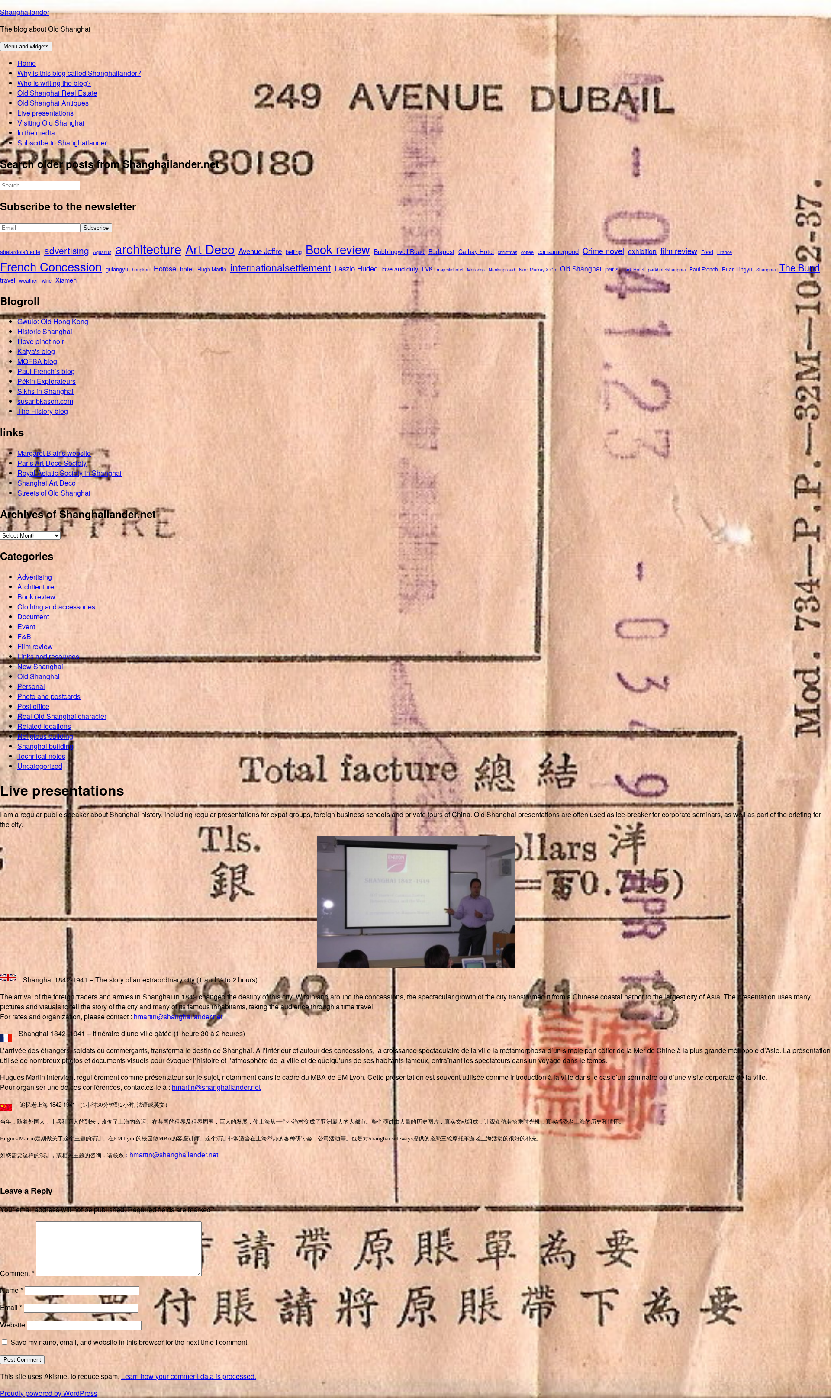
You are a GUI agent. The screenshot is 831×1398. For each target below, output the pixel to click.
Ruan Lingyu (737, 269)
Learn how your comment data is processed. (188, 1376)
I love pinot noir (40, 341)
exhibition (642, 251)
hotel (186, 268)
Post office (33, 706)
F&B (24, 636)
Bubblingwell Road (399, 251)
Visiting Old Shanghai (50, 123)
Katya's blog (36, 351)
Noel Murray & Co (537, 269)
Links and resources (48, 656)
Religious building (45, 736)
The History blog (42, 411)
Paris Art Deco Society (52, 463)
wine (47, 280)
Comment (17, 1273)
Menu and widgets (26, 46)
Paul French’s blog (46, 371)
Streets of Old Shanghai (53, 493)
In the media (36, 133)
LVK (427, 268)
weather (28, 280)
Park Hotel (633, 269)
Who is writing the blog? (54, 83)
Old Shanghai (580, 268)
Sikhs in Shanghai (45, 391)
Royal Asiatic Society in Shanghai (69, 473)
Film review (35, 646)
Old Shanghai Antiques (53, 103)
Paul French (703, 269)
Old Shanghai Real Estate (57, 93)
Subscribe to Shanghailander (62, 143)
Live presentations (45, 113)
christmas (507, 252)
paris (611, 268)
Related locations (44, 726)
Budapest (441, 251)
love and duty (399, 268)
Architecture (35, 587)
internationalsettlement (280, 267)
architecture (148, 248)
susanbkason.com (45, 401)
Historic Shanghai (44, 331)
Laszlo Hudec (356, 268)
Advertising (34, 577)
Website (12, 1325)
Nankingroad (502, 269)
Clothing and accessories (56, 607)
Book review (338, 249)
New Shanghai (40, 666)
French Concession (51, 266)
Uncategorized (39, 766)
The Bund (799, 267)
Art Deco (210, 249)
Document (33, 617)
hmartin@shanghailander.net (178, 1016)
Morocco (476, 269)
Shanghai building (45, 746)
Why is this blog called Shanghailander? (79, 73)
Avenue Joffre (260, 251)
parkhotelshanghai (667, 269)
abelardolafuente (20, 251)
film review (678, 250)
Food (707, 251)
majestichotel (450, 269)
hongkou (141, 269)
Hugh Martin (211, 269)
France (724, 252)
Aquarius (102, 252)
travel (7, 280)
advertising (66, 250)
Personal (31, 686)
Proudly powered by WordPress (48, 1393)
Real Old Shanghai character (61, 716)
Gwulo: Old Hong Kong (52, 321)
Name (11, 1290)
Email (11, 1307)
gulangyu (117, 269)
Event (26, 626)
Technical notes (41, 756)
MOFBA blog (37, 361)
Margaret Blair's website (54, 453)
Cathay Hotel (476, 251)
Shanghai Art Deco (46, 483)
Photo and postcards (49, 696)
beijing (294, 252)
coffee (527, 252)
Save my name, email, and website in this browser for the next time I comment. (129, 1342)
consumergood (558, 251)
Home (26, 63)
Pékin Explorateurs (46, 381)
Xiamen (66, 279)
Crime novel (603, 250)
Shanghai (766, 269)
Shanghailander (24, 12)
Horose (165, 268)
